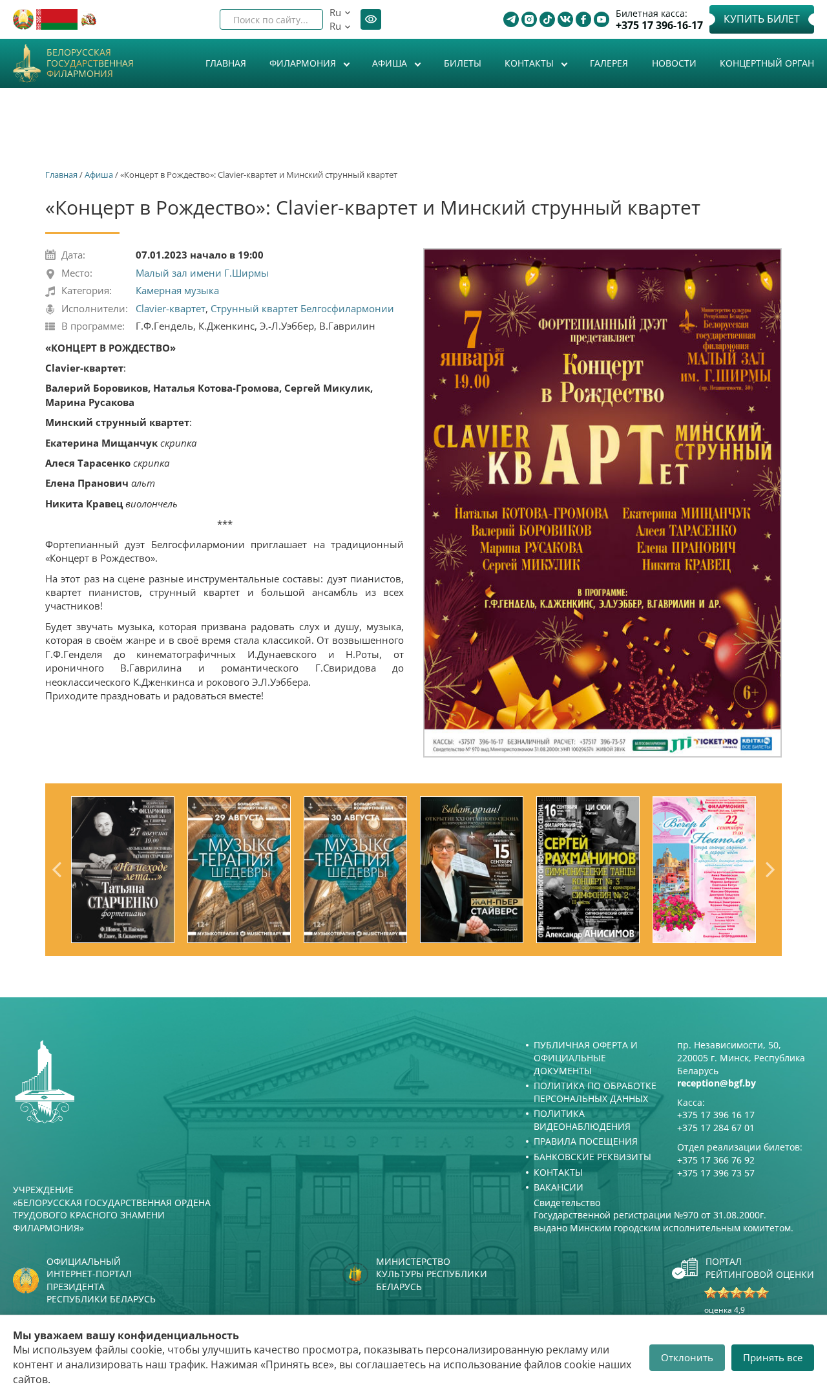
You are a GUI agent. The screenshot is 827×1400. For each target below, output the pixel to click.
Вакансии (558, 1187)
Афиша (391, 63)
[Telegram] (511, 19)
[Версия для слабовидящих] (371, 19)
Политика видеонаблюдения (582, 1119)
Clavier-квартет (170, 308)
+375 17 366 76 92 (716, 1160)
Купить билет (762, 19)
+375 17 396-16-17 (659, 25)
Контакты (530, 63)
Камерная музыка (177, 290)
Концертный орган (767, 63)
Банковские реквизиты (592, 1157)
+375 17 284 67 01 (716, 1127)
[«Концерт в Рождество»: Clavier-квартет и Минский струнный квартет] (602, 503)
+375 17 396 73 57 (716, 1173)
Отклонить (687, 1357)
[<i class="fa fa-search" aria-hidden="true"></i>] (302, 19)
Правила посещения (586, 1141)
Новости (674, 63)
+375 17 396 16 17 (716, 1114)
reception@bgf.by (716, 1083)
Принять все (772, 1357)
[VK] (565, 19)
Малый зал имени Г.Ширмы (202, 272)
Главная (225, 63)
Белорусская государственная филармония (90, 63)
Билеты (462, 63)
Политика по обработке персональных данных (595, 1092)
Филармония (304, 63)
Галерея (609, 63)
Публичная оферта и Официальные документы (586, 1057)
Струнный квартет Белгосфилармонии (302, 308)
